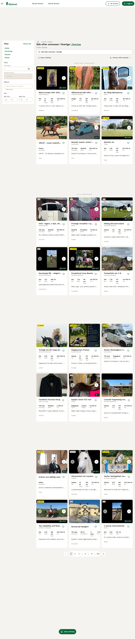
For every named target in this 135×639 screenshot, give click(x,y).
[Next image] (64, 78)
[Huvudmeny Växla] (2, 4)
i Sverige (76, 44)
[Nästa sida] (103, 554)
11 (91, 554)
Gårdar (7, 58)
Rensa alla (27, 44)
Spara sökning (46, 58)
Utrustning (8, 51)
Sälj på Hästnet (53, 3)
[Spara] (63, 93)
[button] (51, 78)
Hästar (7, 48)
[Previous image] (40, 78)
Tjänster (8, 54)
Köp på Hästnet (37, 3)
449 (98, 554)
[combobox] (15, 69)
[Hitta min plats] (29, 69)
